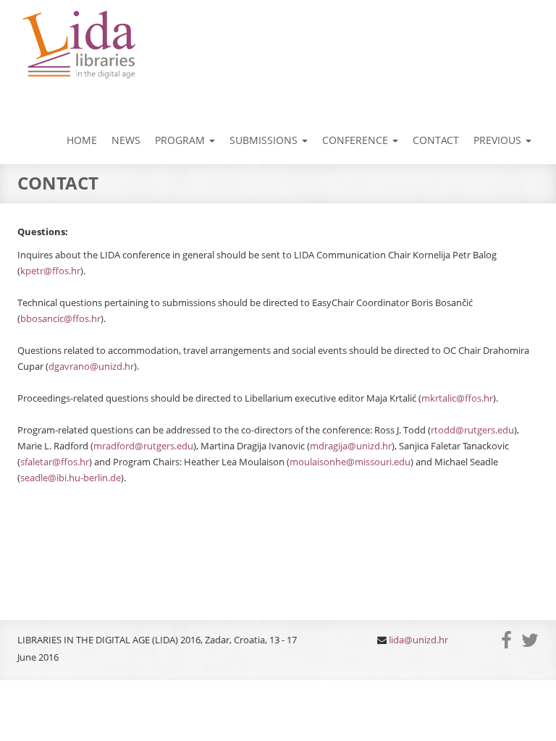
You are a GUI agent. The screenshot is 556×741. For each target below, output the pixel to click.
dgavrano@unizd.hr (91, 366)
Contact (436, 140)
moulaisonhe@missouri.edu (350, 461)
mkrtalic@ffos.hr (457, 398)
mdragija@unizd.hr (351, 445)
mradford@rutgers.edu (143, 445)
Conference (356, 140)
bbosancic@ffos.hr (60, 318)
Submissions (264, 140)
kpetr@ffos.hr (50, 270)
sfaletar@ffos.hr (54, 461)
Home (82, 140)
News (125, 140)
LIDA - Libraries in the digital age (77, 45)
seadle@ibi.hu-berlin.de (70, 477)
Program (181, 140)
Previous (498, 140)
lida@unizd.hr (418, 639)
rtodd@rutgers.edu (472, 429)
